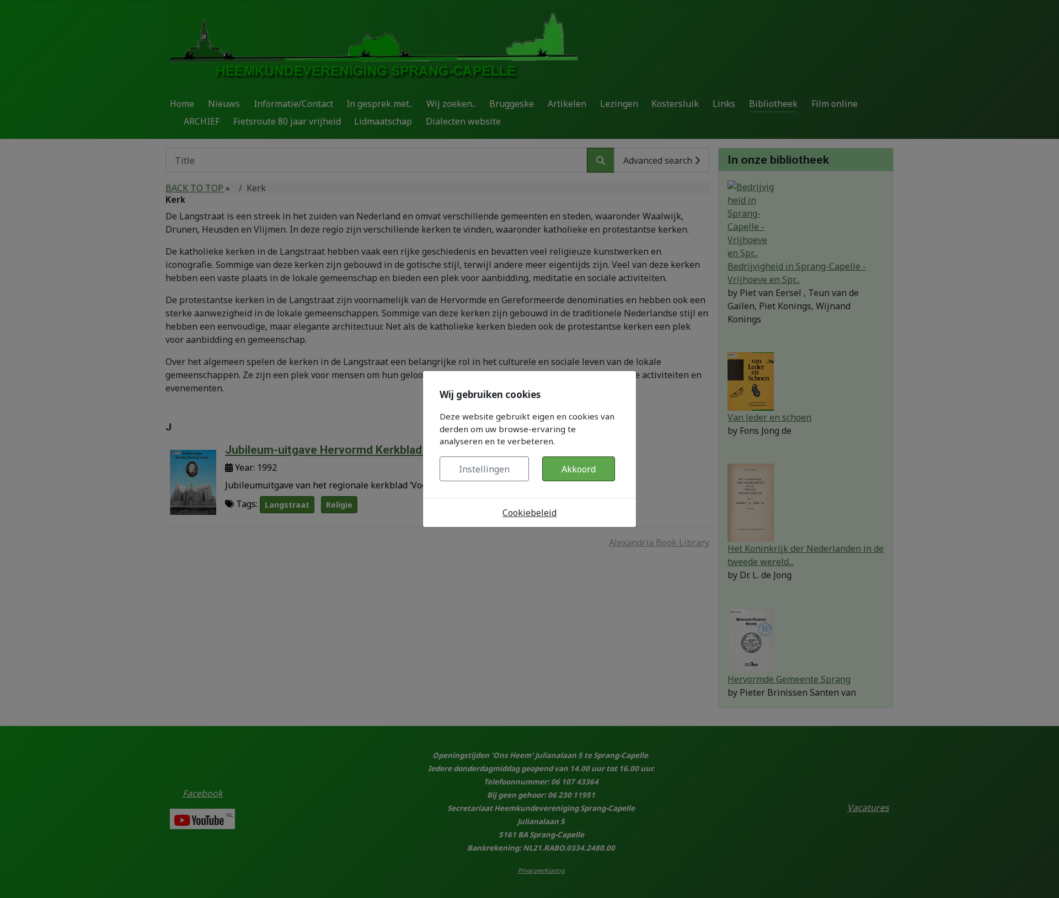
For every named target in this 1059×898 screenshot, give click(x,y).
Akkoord (578, 469)
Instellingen (484, 469)
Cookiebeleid (529, 513)
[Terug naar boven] (1039, 877)
